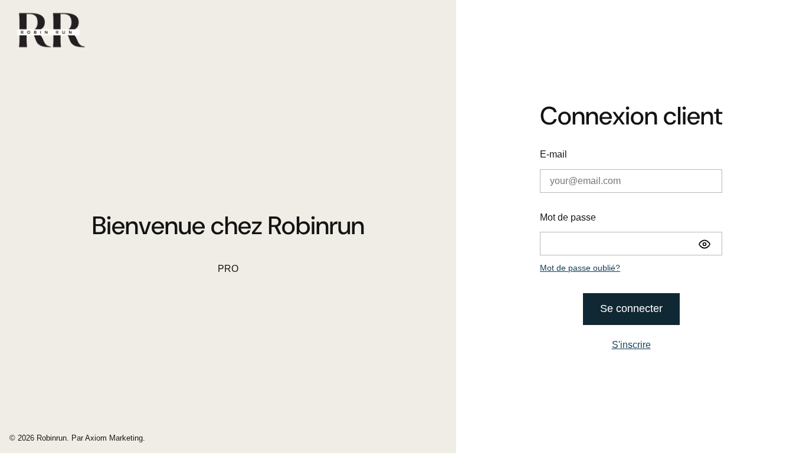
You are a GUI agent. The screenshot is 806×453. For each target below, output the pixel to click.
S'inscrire (631, 345)
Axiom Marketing (114, 438)
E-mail (553, 154)
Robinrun (52, 438)
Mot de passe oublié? (580, 268)
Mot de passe (568, 217)
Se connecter (631, 308)
